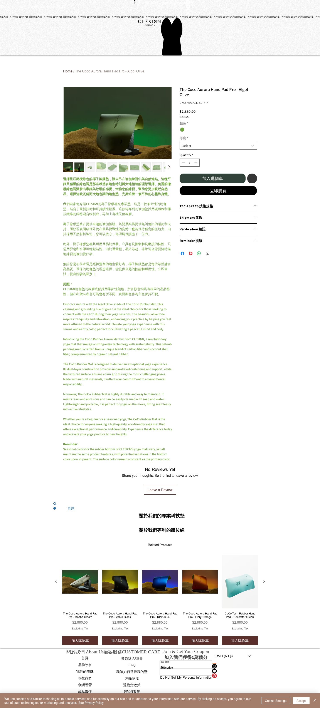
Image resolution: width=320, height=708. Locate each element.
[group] (160, 600)
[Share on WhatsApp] (199, 253)
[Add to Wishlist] (252, 178)
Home (67, 71)
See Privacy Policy (91, 702)
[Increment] (196, 162)
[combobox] (218, 146)
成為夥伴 (85, 691)
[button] (161, 515)
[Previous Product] (56, 581)
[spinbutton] (190, 162)
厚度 (184, 138)
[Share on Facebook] (182, 253)
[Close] (314, 701)
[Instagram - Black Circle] (233, 666)
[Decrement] (183, 162)
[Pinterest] (233, 675)
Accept (301, 700)
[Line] (233, 671)
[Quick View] (80, 581)
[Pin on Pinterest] (190, 253)
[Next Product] (264, 581)
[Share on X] (207, 253)
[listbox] (233, 656)
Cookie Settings (275, 700)
